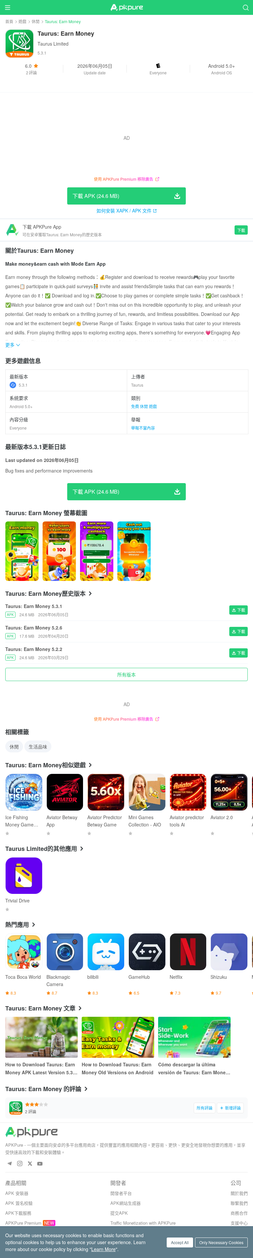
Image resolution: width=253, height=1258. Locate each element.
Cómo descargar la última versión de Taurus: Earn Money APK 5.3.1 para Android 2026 (193, 1068)
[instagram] (19, 1164)
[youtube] (40, 1164)
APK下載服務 (18, 1213)
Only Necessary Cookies (221, 1242)
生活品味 (38, 746)
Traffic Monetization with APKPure (143, 1223)
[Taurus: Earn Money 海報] (22, 551)
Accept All (180, 1242)
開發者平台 (121, 1193)
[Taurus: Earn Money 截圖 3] (134, 551)
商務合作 (239, 1213)
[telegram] (9, 1164)
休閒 (36, 21)
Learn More (103, 1249)
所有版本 (126, 674)
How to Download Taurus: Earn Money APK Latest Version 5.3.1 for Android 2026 (41, 1068)
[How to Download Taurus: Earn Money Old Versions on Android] (118, 1037)
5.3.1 (23, 385)
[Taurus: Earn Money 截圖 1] (59, 551)
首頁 (9, 21)
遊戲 (22, 21)
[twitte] (30, 1164)
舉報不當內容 (143, 428)
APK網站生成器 (125, 1203)
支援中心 (239, 1223)
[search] (245, 7)
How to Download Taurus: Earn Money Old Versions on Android (118, 1068)
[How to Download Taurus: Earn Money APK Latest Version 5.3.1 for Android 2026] (41, 1037)
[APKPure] (126, 8)
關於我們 (239, 1193)
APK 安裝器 (16, 1193)
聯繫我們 (239, 1203)
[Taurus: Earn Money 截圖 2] (96, 551)
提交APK (119, 1213)
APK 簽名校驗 (19, 1203)
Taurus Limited (53, 43)
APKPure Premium (23, 1223)
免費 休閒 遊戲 (144, 406)
